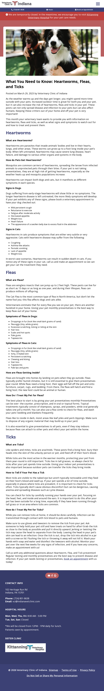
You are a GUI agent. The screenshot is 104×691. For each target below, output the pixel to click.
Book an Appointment (85, 10)
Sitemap (53, 670)
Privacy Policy (87, 670)
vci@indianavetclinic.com (22, 601)
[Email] (49, 575)
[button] (98, 4)
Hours (51, 10)
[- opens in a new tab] (52, 575)
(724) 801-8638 (18, 10)
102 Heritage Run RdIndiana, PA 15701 (16, 591)
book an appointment (76, 558)
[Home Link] (17, 4)
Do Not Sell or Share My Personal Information (52, 675)
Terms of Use (69, 670)
